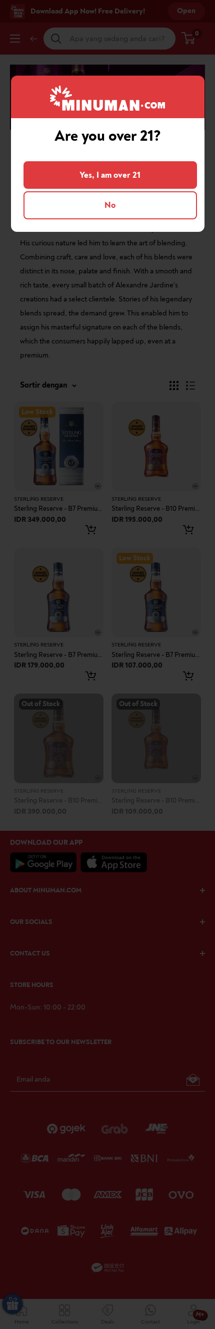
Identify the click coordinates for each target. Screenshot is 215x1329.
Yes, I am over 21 (110, 175)
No (110, 205)
